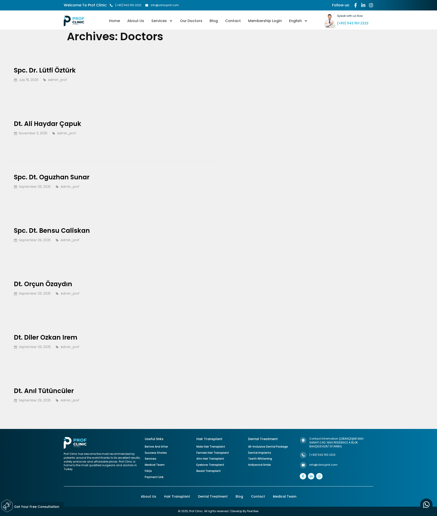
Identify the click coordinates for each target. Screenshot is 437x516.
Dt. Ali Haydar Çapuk (47, 123)
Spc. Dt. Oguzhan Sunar (51, 177)
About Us (135, 20)
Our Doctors (191, 20)
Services (159, 20)
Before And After (156, 446)
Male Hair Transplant (210, 446)
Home (114, 20)
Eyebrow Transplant (210, 465)
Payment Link (154, 477)
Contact (233, 20)
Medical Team (155, 465)
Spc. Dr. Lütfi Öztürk (45, 70)
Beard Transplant (208, 471)
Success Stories (156, 453)
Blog (214, 20)
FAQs (148, 471)
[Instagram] (371, 5)
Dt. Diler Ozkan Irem (45, 337)
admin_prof (57, 80)
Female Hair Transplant (212, 453)
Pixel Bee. (253, 511)
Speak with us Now (350, 16)
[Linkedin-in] (363, 5)
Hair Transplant (177, 496)
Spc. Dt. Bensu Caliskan (52, 230)
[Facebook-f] (355, 5)
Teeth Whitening (260, 459)
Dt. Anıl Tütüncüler (44, 390)
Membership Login (265, 20)
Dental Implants (259, 453)
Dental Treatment (213, 496)
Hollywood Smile (259, 465)
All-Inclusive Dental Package (268, 446)
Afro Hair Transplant (210, 459)
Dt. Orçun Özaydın (43, 284)
